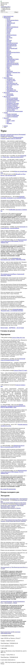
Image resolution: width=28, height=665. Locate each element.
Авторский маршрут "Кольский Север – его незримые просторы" (12, 310)
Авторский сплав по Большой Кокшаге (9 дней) (13, 359)
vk (1, 633)
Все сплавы (3, 489)
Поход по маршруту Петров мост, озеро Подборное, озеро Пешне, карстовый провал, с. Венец (13, 505)
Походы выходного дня (7, 631)
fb (2, 633)
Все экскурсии (16, 631)
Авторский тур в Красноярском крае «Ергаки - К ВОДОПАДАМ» (13, 259)
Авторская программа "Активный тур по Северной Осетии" (13, 197)
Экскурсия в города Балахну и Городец (11, 508)
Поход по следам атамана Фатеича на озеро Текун (13, 502)
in (6, 633)
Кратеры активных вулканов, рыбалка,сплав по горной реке (12, 137)
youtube (9, 633)
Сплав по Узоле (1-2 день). (20, 370)
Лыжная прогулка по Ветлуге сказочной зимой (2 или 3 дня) (12, 446)
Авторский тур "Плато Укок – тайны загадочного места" (13, 156)
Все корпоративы (11, 489)
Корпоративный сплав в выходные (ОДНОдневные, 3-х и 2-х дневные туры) (14, 241)
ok (4, 633)
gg (5, 633)
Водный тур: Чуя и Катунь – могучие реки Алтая (13, 174)
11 (14, 327)
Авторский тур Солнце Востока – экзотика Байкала (14, 227)
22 (17, 327)
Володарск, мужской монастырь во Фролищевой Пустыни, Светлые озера (13, 135)
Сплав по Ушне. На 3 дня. (18, 337)
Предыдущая (4, 327)
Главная (6, 125)
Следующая (21, 327)
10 (13, 327)
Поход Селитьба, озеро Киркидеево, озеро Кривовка (14, 498)
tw (3, 633)
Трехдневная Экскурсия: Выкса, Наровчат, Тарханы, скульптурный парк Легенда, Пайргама (14, 520)
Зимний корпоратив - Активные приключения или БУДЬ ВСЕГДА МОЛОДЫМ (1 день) (13, 406)
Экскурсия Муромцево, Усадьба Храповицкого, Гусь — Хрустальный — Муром (13, 602)
